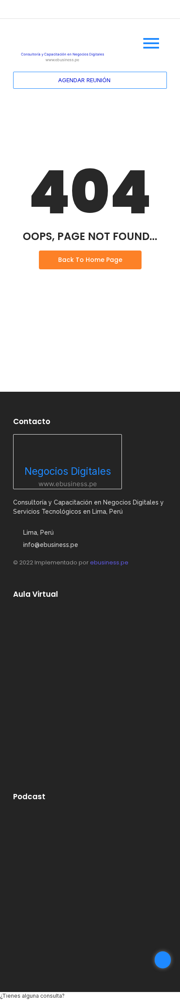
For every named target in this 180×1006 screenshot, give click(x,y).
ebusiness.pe (109, 562)
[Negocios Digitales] (67, 449)
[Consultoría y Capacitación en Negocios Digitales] (62, 38)
